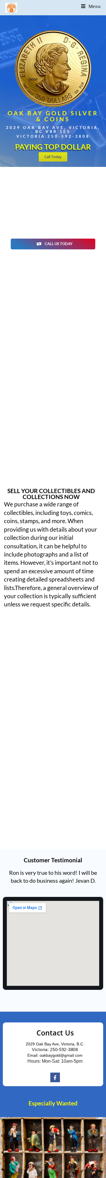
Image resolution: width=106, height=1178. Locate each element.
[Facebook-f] (55, 1077)
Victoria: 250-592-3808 (55, 1049)
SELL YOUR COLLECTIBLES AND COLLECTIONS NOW (51, 493)
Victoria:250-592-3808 (53, 136)
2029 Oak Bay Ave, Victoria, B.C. (55, 1044)
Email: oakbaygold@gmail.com (55, 1055)
